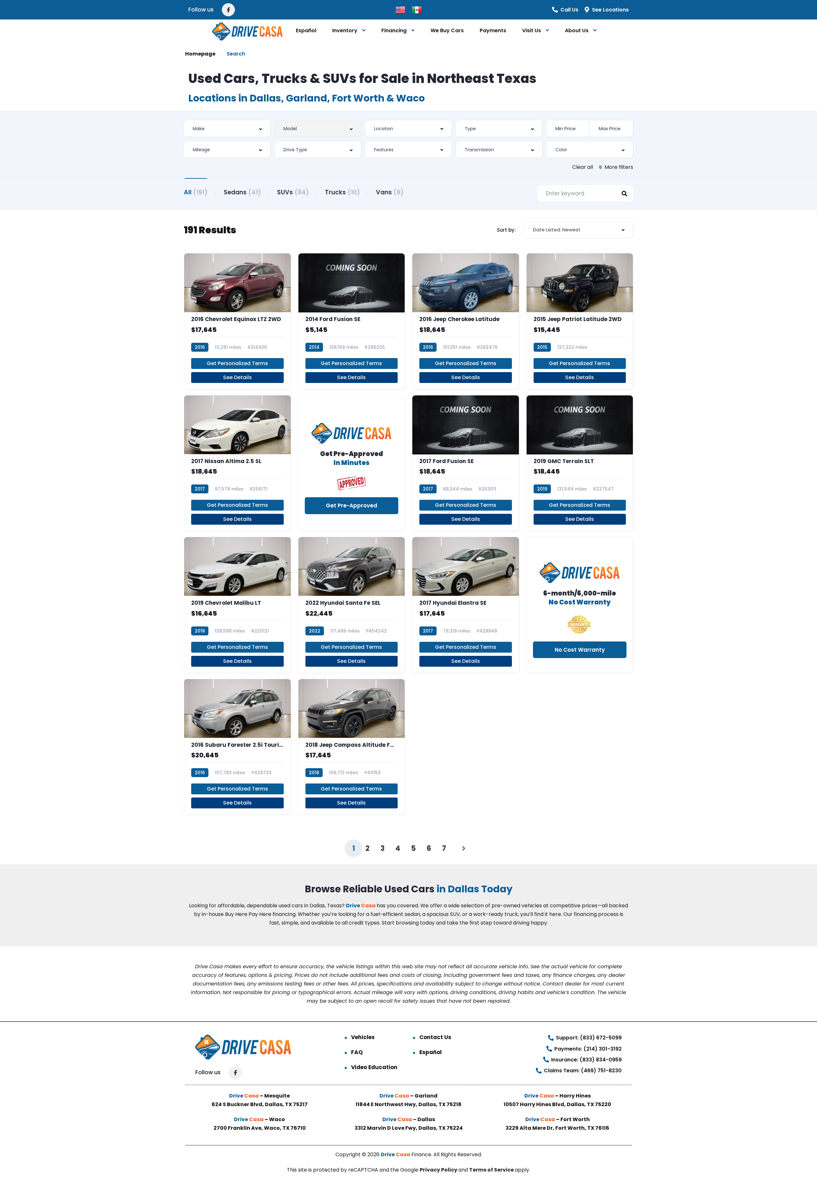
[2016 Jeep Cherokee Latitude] (465, 321)
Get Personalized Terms (237, 363)
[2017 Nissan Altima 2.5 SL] (237, 463)
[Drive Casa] (247, 30)
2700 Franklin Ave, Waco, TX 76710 (260, 1128)
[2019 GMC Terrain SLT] (580, 463)
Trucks (342, 192)
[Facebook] (228, 9)
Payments (493, 30)
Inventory (344, 30)
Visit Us (531, 30)
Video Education (374, 1067)
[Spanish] (417, 9)
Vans (390, 192)
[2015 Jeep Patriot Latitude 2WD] (580, 321)
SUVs (293, 192)
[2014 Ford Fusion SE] (351, 321)
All (196, 192)
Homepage (200, 54)
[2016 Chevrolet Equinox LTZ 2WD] (237, 321)
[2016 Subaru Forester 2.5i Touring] (237, 747)
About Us (576, 30)
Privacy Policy (439, 1169)
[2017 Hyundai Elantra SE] (465, 605)
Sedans (242, 192)
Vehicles (363, 1037)
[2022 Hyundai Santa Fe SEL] (351, 605)
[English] (400, 9)
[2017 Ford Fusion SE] (465, 463)
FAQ (357, 1052)
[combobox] (227, 128)
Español (306, 30)
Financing (394, 30)
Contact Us (435, 1037)
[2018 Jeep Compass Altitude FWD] (351, 747)
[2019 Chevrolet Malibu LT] (237, 605)
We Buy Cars (447, 30)
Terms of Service (492, 1169)
